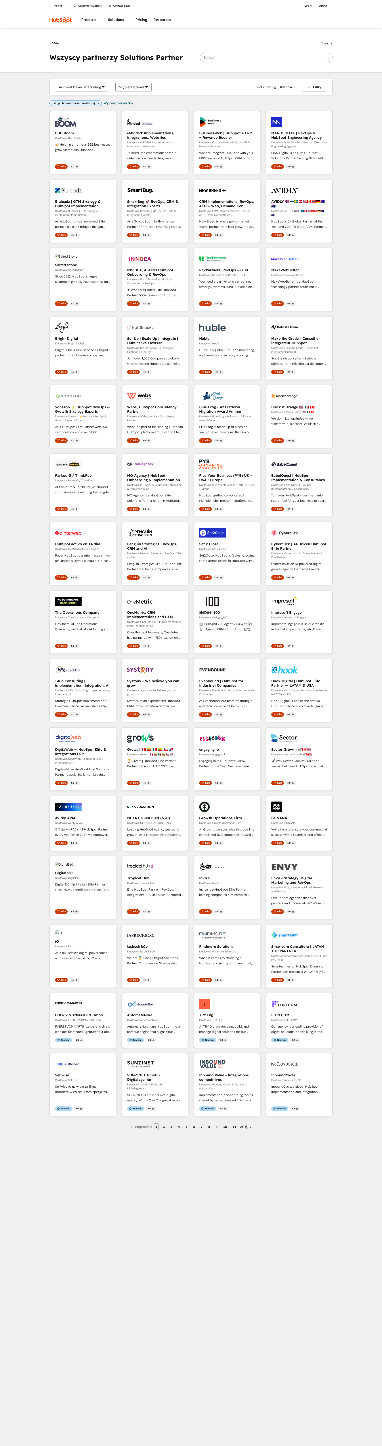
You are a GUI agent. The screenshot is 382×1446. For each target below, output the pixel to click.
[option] (80, 87)
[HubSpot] (61, 20)
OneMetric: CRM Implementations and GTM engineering (150, 614)
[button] (326, 43)
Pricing (141, 20)
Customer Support (90, 5)
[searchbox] (266, 57)
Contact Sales (122, 5)
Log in (308, 5)
